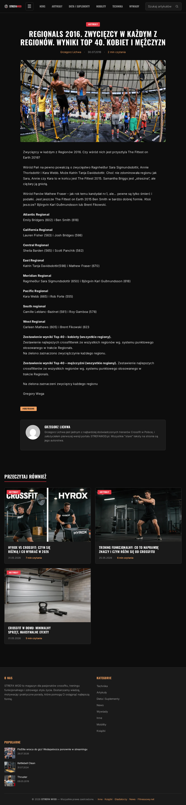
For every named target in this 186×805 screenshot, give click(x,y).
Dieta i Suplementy (79, 6)
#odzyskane (29, 408)
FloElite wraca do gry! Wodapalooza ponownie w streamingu (52, 749)
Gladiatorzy (121, 799)
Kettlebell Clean (26, 763)
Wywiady (134, 6)
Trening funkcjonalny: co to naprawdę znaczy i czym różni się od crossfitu (129, 549)
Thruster (22, 777)
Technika (117, 6)
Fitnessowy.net (146, 799)
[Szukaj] (177, 6)
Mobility (101, 6)
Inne (99, 717)
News (42, 6)
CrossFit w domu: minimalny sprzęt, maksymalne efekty (29, 629)
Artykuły (57, 6)
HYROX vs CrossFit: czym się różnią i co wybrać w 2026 (29, 549)
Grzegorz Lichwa (70, 52)
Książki (101, 730)
